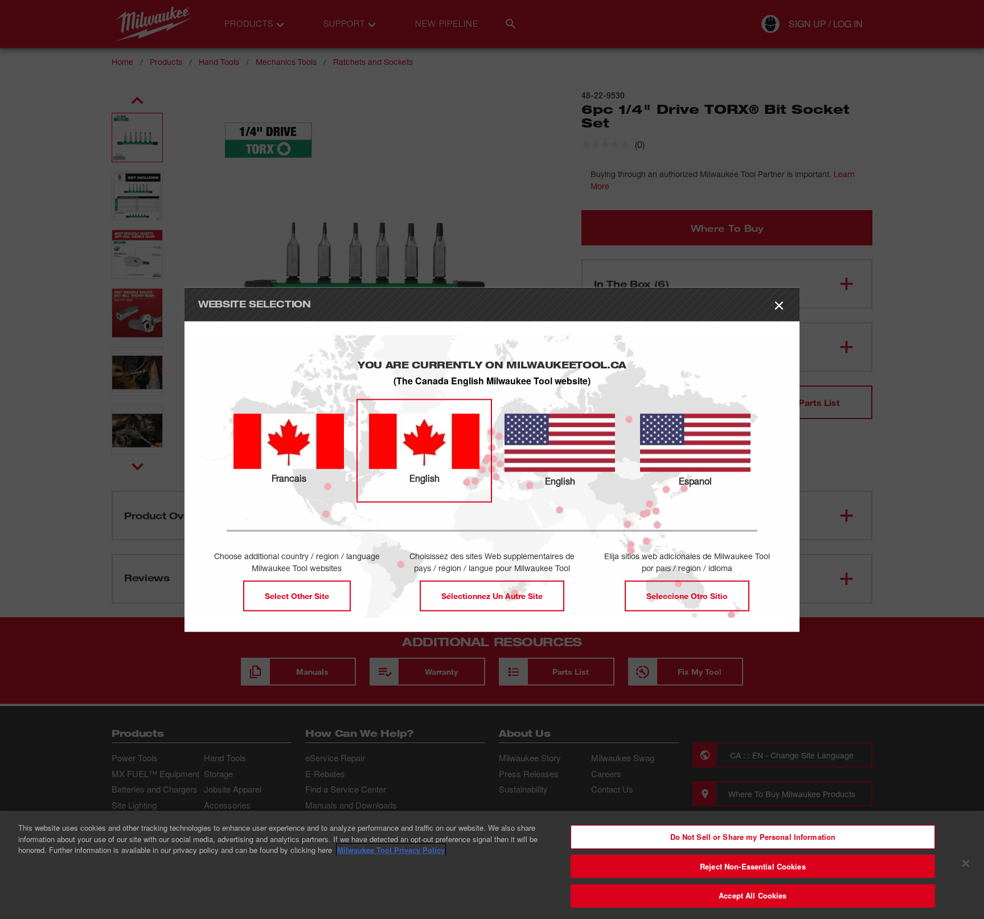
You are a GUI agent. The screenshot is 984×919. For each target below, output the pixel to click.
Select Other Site (297, 595)
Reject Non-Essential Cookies (753, 866)
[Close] (965, 863)
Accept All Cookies (752, 895)
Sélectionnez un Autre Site (492, 595)
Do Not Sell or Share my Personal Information (753, 836)
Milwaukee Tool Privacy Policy (391, 849)
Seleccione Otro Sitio (687, 595)
